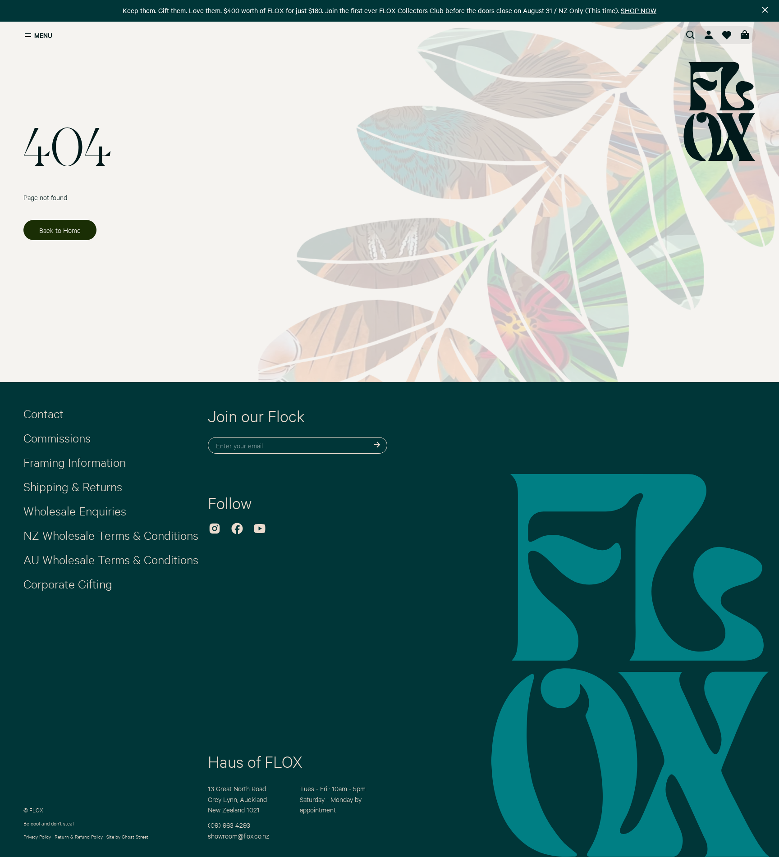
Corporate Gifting (67, 583)
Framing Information (74, 462)
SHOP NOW (638, 10)
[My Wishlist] (726, 35)
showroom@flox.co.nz (238, 835)
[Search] (690, 35)
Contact (43, 413)
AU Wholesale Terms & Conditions (110, 559)
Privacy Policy (37, 836)
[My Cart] (744, 35)
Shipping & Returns (72, 486)
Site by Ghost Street (127, 836)
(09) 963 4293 (229, 825)
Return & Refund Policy (79, 836)
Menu (43, 35)
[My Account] (708, 35)
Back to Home (60, 230)
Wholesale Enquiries (74, 510)
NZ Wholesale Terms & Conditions (110, 535)
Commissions (57, 437)
